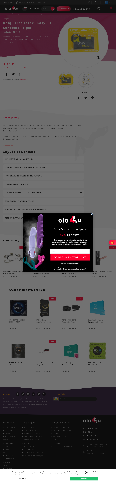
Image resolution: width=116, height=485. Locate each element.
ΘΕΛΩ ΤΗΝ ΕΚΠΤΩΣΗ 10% (70, 257)
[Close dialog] (92, 214)
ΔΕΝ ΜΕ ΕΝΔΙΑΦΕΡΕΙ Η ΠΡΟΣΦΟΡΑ (69, 263)
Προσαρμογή (22, 478)
